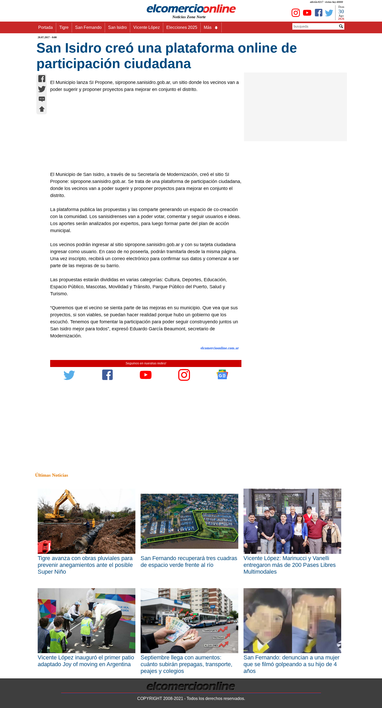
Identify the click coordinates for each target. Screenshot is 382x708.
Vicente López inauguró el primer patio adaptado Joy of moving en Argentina (86, 660)
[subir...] (42, 110)
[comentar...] (42, 99)
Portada (45, 27)
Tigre (64, 27)
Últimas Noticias (51, 475)
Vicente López (146, 27)
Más (208, 27)
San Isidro (117, 27)
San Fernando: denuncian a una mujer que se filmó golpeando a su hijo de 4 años (291, 664)
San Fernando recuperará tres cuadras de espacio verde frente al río (189, 561)
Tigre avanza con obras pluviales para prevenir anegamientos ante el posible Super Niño (85, 565)
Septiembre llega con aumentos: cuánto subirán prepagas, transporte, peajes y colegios (186, 664)
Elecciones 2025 (181, 27)
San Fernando (88, 27)
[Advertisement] (143, 132)
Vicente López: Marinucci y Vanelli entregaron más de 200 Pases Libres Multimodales (289, 565)
